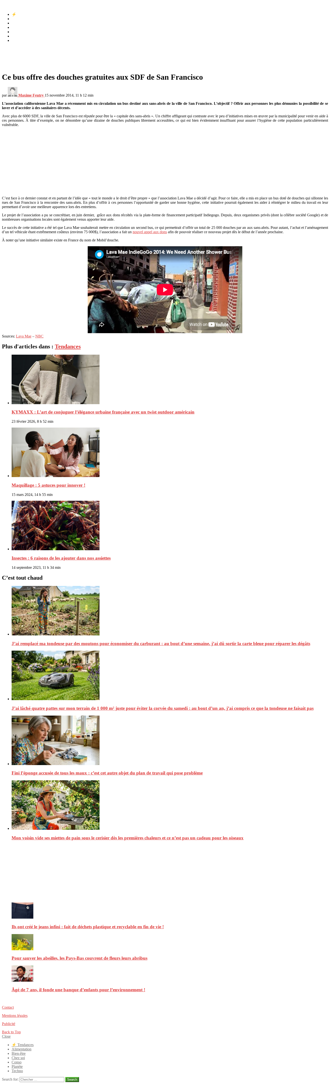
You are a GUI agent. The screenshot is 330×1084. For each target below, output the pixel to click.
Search (72, 1079)
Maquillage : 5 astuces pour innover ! (48, 485)
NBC (39, 336)
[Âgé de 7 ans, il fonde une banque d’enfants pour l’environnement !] (170, 974)
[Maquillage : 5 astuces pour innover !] (170, 453)
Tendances (68, 346)
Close (6, 1036)
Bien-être (19, 23)
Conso (17, 32)
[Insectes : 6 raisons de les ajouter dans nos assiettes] (170, 526)
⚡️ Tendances (23, 14)
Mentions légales (15, 1016)
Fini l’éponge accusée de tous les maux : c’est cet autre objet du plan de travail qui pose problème (107, 772)
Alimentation (21, 19)
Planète (17, 36)
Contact (8, 1007)
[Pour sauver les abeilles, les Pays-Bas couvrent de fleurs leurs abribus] (170, 942)
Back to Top (11, 1032)
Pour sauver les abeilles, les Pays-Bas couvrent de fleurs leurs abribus (79, 958)
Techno (17, 40)
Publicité (8, 1024)
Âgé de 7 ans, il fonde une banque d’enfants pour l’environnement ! (78, 989)
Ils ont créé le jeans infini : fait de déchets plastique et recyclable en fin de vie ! (88, 926)
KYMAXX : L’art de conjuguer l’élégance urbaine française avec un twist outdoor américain (103, 412)
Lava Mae (23, 336)
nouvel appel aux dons (150, 232)
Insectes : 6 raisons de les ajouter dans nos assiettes (61, 558)
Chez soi (18, 27)
